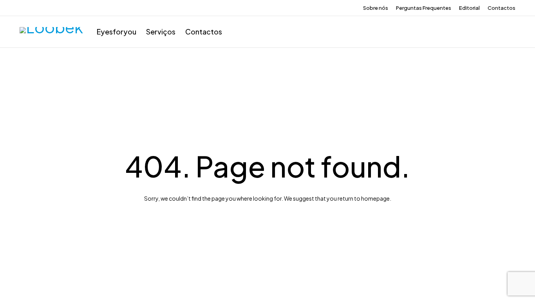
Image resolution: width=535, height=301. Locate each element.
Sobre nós (375, 8)
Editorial (469, 8)
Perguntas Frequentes (423, 8)
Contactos (501, 8)
